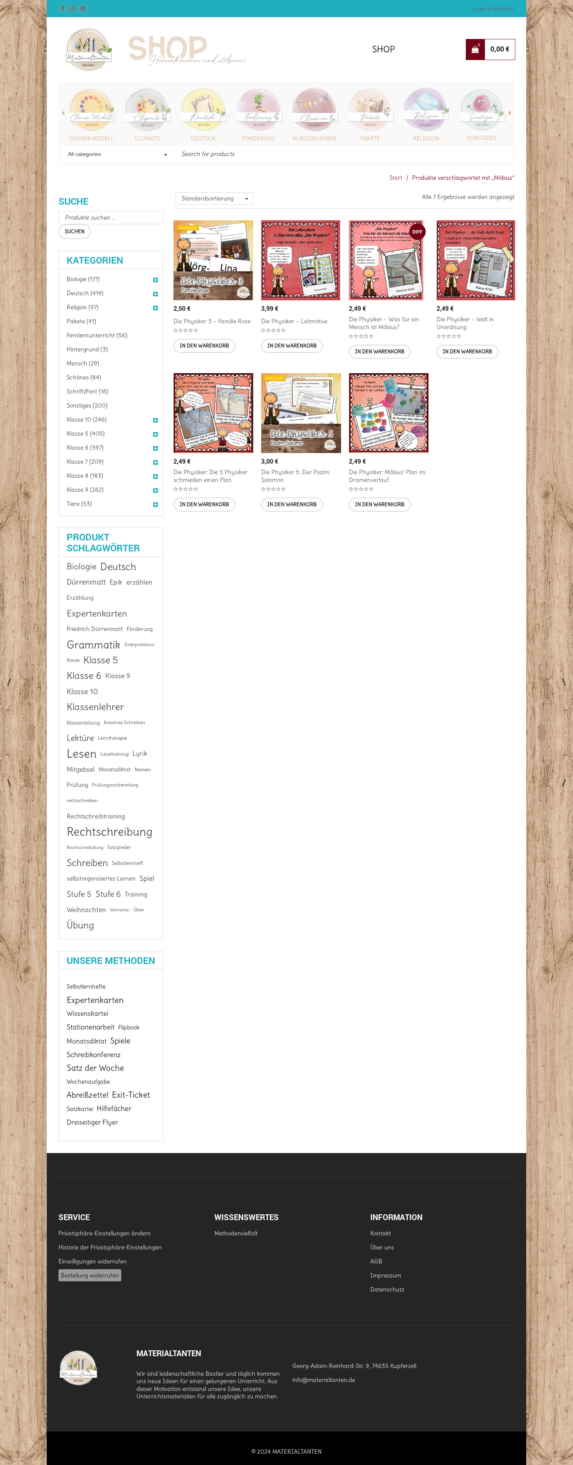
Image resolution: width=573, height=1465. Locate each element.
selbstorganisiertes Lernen (101, 878)
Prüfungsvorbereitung (115, 785)
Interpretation (139, 644)
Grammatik (93, 644)
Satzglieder (119, 847)
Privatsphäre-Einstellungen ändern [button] (104, 1233)
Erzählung (80, 597)
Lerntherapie (112, 738)
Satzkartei (80, 1108)
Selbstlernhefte (86, 986)
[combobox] (116, 154)
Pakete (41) (81, 321)
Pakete (370, 138)
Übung (80, 925)
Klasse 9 (117, 675)
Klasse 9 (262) (85, 489)
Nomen (142, 769)
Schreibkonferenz (94, 1054)
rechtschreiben (82, 800)
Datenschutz (387, 1289)
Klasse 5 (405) (86, 433)
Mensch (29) (83, 363)
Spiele (120, 1040)
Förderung (258, 138)
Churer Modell (91, 138)
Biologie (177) (83, 279)
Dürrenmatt (86, 581)
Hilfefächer (114, 1108)
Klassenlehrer (314, 138)
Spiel (147, 878)
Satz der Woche (95, 1068)
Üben (138, 909)
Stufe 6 (108, 894)
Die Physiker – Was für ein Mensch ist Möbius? (384, 323)
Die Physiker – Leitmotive (294, 321)
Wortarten (119, 909)
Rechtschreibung (109, 832)
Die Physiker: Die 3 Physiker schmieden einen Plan (210, 476)
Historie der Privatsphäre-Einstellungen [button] (110, 1247)
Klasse (73, 660)
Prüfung (77, 784)
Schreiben (87, 863)
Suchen (75, 231)
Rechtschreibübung (85, 847)
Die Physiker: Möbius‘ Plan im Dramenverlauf (387, 476)
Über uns (382, 1247)
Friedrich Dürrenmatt (95, 628)
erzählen (139, 582)
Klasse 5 (100, 660)
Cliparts (147, 138)
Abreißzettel (87, 1095)
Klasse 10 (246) (87, 419)
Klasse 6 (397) (85, 447)
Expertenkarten (97, 613)
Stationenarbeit (91, 1026)
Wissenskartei (87, 1013)
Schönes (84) (84, 377)
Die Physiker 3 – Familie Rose (212, 321)
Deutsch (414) (85, 293)
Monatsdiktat (115, 769)
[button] (204, 346)
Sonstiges (482, 138)
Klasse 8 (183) (85, 475)
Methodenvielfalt (236, 1233)
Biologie (81, 566)
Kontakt (380, 1233)
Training (136, 894)
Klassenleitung (83, 722)
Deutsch (203, 138)
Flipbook (129, 1027)
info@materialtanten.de (323, 1380)
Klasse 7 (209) (85, 461)
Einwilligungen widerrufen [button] (92, 1261)
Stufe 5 (79, 894)
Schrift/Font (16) (87, 391)
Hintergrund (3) (87, 349)
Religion (426, 138)
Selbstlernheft (127, 863)
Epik (116, 582)
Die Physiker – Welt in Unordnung (465, 323)
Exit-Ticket (131, 1094)
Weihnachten (86, 909)
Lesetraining (115, 754)
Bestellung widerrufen (90, 1275)
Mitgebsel (81, 769)
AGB (376, 1261)
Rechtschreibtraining (96, 816)
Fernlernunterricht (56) (97, 335)
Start (395, 177)
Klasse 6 (84, 676)
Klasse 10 (82, 691)
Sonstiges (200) (87, 405)
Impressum (385, 1275)
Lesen (82, 754)
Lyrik (140, 753)
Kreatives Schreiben (124, 722)
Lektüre (80, 738)
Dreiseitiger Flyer (92, 1122)
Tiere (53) (79, 503)
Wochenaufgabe (88, 1081)
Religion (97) (83, 307)
